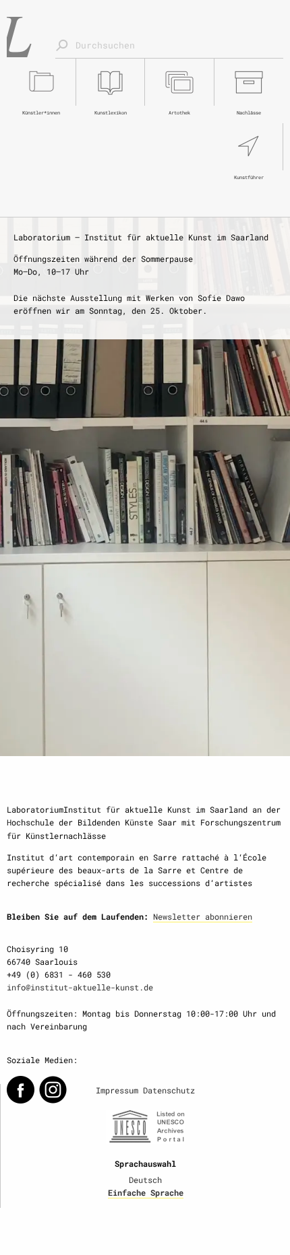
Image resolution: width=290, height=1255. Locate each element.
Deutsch (145, 1179)
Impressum (117, 1090)
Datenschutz (169, 1090)
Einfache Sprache (145, 1192)
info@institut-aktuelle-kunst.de (80, 987)
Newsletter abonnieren (202, 916)
